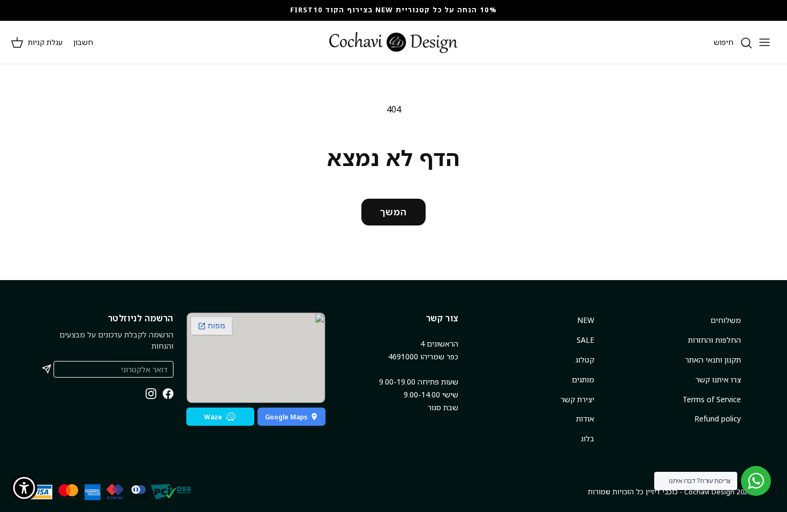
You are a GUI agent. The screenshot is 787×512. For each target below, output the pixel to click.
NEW (585, 320)
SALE (585, 340)
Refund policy (717, 418)
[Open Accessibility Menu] (24, 488)
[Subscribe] (47, 369)
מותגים (583, 379)
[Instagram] (151, 393)
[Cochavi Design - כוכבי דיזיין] (393, 42)
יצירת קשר (577, 399)
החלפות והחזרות (714, 340)
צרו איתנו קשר (718, 379)
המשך (393, 212)
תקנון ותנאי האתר (713, 360)
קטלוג (585, 360)
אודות (585, 418)
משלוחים (725, 320)
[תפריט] (764, 42)
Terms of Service (712, 399)
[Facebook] (168, 393)
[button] (37, 42)
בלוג (587, 438)
